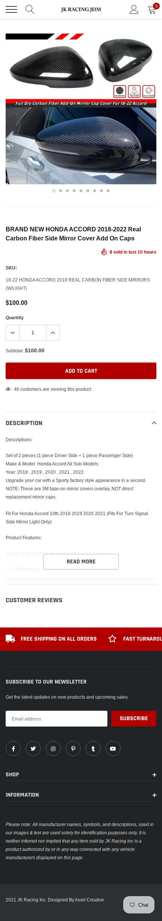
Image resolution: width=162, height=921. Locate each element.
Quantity (15, 317)
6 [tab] (87, 190)
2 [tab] (60, 190)
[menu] (11, 9)
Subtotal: (15, 350)
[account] (134, 9)
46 (16, 389)
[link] (13, 748)
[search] (30, 9)
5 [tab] (81, 190)
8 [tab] (101, 190)
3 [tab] (67, 190)
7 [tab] (94, 190)
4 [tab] (74, 190)
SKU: (11, 268)
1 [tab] (53, 190)
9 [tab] (108, 190)
